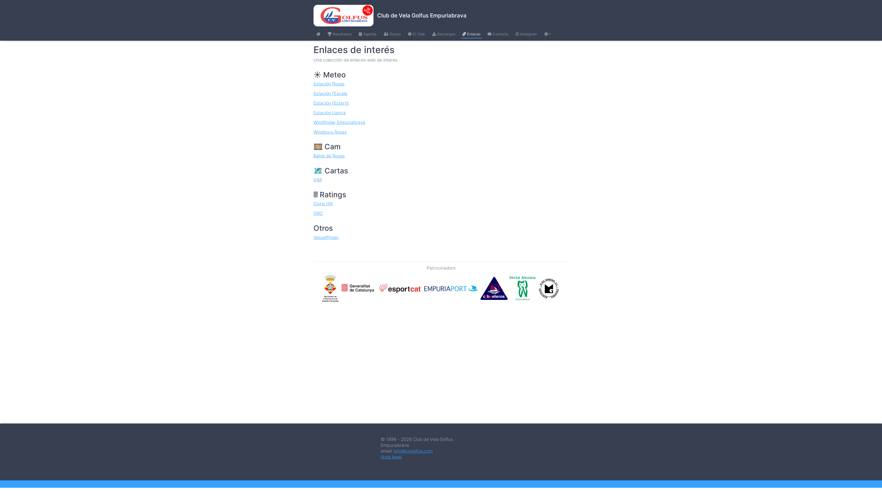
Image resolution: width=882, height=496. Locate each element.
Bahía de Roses (329, 156)
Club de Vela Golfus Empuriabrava (421, 15)
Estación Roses (329, 84)
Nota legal (391, 457)
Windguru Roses (330, 132)
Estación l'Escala (330, 93)
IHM (318, 180)
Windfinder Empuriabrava (339, 122)
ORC (318, 213)
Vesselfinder (326, 237)
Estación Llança (330, 113)
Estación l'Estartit (331, 103)
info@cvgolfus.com (413, 451)
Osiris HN (323, 203)
